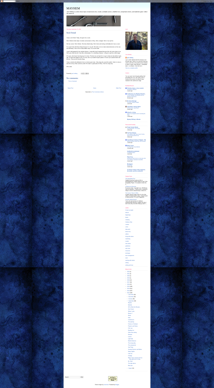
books (126, 217)
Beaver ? (130, 313)
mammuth (106, 384)
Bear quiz (130, 365)
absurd (127, 212)
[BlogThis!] (83, 73)
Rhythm (130, 302)
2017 (128, 282)
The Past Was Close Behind (133, 147)
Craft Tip (130, 353)
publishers (127, 246)
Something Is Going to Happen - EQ (136, 139)
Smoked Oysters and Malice (135, 349)
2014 (128, 288)
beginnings (128, 215)
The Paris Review (131, 132)
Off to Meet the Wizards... (134, 307)
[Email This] (82, 73)
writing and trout (129, 265)
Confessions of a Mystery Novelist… (136, 93)
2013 (128, 290)
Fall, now (130, 328)
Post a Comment (73, 81)
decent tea (127, 231)
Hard (129, 317)
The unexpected (132, 345)
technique (127, 253)
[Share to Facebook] (86, 73)
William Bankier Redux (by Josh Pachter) (136, 141)
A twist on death (129, 210)
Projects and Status (133, 326)
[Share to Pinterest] (88, 73)
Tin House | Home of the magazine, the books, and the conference (136, 170)
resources (127, 250)
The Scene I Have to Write (131, 193)
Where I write (131, 311)
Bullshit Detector (132, 340)
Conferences (131, 319)
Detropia (130, 334)
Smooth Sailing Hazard (131, 199)
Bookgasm (130, 164)
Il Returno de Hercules (130, 186)
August (130, 368)
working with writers (130, 260)
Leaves (130, 336)
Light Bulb (130, 338)
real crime (127, 248)
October (130, 298)
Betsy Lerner (130, 145)
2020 (128, 275)
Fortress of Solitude (133, 324)
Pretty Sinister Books (132, 127)
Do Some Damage (131, 101)
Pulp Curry (130, 157)
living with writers (129, 236)
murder (127, 241)
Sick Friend (131, 309)
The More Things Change (133, 102)
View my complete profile (131, 68)
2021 (128, 273)
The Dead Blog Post (130, 178)
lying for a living (131, 112)
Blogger (117, 384)
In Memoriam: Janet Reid (133, 108)
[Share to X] (85, 73)
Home (94, 88)
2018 (128, 280)
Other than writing (132, 332)
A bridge (130, 355)
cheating (127, 219)
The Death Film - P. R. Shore (133, 128)
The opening (131, 321)
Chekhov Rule (128, 222)
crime (126, 226)
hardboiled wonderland (133, 151)
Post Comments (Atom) (98, 92)
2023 (128, 271)
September (131, 301)
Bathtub (130, 305)
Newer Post (70, 88)
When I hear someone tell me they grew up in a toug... (135, 358)
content (127, 224)
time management (129, 255)
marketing (127, 238)
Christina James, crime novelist (135, 88)
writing (126, 262)
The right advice (132, 363)
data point (127, 229)
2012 (128, 292)
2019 (128, 278)
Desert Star (129, 165)
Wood (129, 315)
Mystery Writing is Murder (134, 119)
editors (127, 234)
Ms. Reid (130, 361)
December (130, 294)
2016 (128, 284)
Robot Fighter (131, 351)
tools (126, 258)
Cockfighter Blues (131, 152)
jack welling (130, 57)
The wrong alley (132, 343)
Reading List (131, 330)
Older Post (118, 88)
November (130, 296)
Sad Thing (130, 347)
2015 (128, 286)
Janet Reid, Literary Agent (134, 106)
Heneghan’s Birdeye (132, 89)
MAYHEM (73, 8)
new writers (128, 243)
